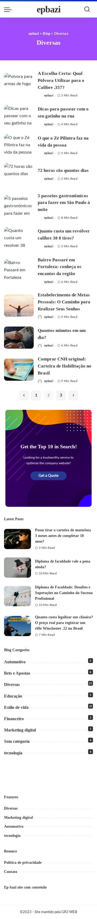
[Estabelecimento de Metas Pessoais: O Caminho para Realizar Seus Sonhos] (19, 305)
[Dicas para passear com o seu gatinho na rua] (19, 116)
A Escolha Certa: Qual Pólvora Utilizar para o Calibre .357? (61, 80)
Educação (13, 696)
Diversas (12, 684)
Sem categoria (17, 741)
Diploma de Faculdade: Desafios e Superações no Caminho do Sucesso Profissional (64, 593)
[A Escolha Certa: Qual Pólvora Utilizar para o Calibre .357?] (19, 84)
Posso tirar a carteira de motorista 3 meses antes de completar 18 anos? (63, 535)
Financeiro (14, 718)
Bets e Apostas (17, 673)
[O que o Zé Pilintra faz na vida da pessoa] (19, 145)
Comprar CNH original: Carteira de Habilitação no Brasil (64, 365)
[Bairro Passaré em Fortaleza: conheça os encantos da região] (19, 270)
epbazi (49, 9)
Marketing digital (20, 730)
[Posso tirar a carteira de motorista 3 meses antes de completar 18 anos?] (17, 539)
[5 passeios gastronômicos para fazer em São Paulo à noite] (19, 206)
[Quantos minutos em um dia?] (19, 338)
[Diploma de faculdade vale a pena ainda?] (17, 567)
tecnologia (13, 753)
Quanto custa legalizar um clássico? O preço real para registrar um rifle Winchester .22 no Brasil (64, 622)
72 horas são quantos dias (63, 170)
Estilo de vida (16, 707)
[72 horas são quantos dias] (19, 174)
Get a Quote (48, 476)
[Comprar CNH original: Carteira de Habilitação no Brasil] (19, 370)
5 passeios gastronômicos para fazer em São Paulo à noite (64, 202)
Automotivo (15, 662)
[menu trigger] (9, 9)
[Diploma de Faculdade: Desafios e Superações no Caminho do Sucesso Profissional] (17, 596)
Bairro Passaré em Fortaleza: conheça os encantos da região (59, 266)
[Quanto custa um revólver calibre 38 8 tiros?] (19, 238)
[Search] (87, 9)
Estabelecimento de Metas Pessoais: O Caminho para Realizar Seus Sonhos (64, 301)
